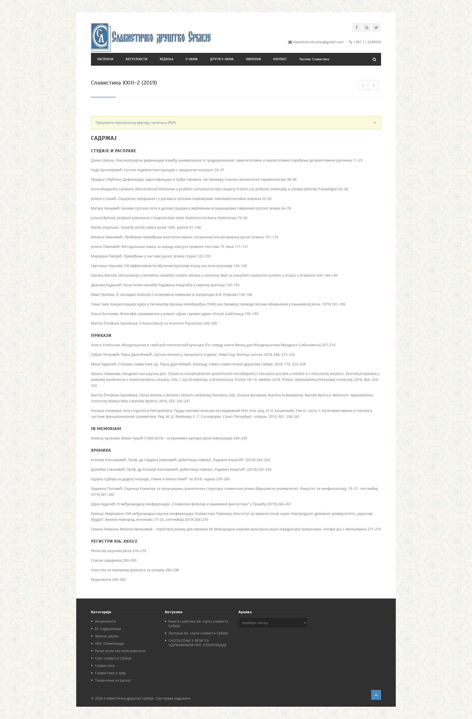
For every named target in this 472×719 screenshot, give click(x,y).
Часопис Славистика (314, 59)
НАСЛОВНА (105, 59)
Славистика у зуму (110, 673)
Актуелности (105, 621)
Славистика (105, 665)
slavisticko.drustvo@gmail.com (318, 42)
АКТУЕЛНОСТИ (136, 59)
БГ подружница (108, 628)
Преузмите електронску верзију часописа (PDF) (136, 122)
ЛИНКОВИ (253, 59)
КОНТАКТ (280, 59)
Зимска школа (106, 636)
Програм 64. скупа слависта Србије (198, 633)
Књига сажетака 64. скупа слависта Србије (198, 623)
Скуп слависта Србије (113, 658)
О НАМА (192, 59)
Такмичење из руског (113, 680)
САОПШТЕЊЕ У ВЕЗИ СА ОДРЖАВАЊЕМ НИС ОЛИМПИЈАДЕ (197, 642)
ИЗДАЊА (166, 59)
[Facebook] (356, 27)
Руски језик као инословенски (120, 650)
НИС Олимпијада (109, 643)
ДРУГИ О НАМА (222, 59)
